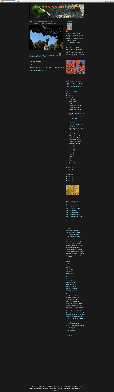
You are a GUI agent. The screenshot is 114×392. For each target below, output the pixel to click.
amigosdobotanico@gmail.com (76, 55)
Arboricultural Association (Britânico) (75, 312)
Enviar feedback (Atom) (41, 70)
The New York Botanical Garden (74, 245)
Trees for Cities (70, 273)
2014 (69, 167)
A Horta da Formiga (71, 282)
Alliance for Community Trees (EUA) (75, 309)
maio (70, 156)
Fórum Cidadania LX (71, 284)
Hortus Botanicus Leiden (72, 238)
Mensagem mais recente (35, 67)
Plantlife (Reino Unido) (71, 292)
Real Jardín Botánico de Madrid (73, 232)
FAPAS (68, 263)
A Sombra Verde (70, 275)
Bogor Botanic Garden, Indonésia (74, 249)
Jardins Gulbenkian (70, 206)
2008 (69, 180)
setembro (71, 147)
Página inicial (48, 67)
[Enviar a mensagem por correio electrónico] (59, 53)
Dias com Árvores (70, 280)
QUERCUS (69, 265)
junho (70, 154)
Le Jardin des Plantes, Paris (73, 234)
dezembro (71, 99)
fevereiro (71, 163)
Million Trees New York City (73, 301)
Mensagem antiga (59, 67)
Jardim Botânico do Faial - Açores (74, 216)
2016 (69, 95)
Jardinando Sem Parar (71, 288)
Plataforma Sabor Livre (71, 294)
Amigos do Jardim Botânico (75, 31)
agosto (71, 150)
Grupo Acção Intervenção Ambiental (75, 311)
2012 (69, 172)
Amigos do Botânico (57, 7)
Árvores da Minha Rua (71, 290)
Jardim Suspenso (70, 278)
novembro (71, 101)
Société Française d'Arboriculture (74, 305)
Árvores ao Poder (70, 277)
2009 (69, 178)
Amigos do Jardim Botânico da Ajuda (75, 316)
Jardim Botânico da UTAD (72, 212)
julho (70, 152)
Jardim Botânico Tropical (72, 203)
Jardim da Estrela (53, 55)
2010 (69, 176)
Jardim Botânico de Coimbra (73, 208)
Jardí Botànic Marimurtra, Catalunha (75, 253)
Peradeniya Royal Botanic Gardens (74, 251)
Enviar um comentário (34, 65)
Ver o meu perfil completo (73, 42)
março (71, 160)
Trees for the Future (71, 286)
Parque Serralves (70, 218)
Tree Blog (68, 267)
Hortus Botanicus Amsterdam (73, 236)
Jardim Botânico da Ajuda (72, 205)
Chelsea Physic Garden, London (74, 241)
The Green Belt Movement (72, 297)
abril (70, 158)
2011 (69, 174)
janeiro (71, 165)
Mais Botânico (69, 271)
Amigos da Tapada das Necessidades (75, 314)
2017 (69, 93)
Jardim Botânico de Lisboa (72, 201)
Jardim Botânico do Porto (72, 210)
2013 (69, 169)
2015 (69, 97)
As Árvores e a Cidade (42, 55)
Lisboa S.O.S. (69, 269)
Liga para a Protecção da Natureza (74, 307)
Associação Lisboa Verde (72, 299)
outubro (71, 103)
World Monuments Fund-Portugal (74, 303)
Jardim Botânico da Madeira (73, 214)
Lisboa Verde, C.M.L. (71, 220)
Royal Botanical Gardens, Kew (73, 240)
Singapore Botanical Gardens (73, 247)
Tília (45, 56)
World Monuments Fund (72, 295)
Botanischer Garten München (73, 230)
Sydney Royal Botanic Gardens (73, 243)
